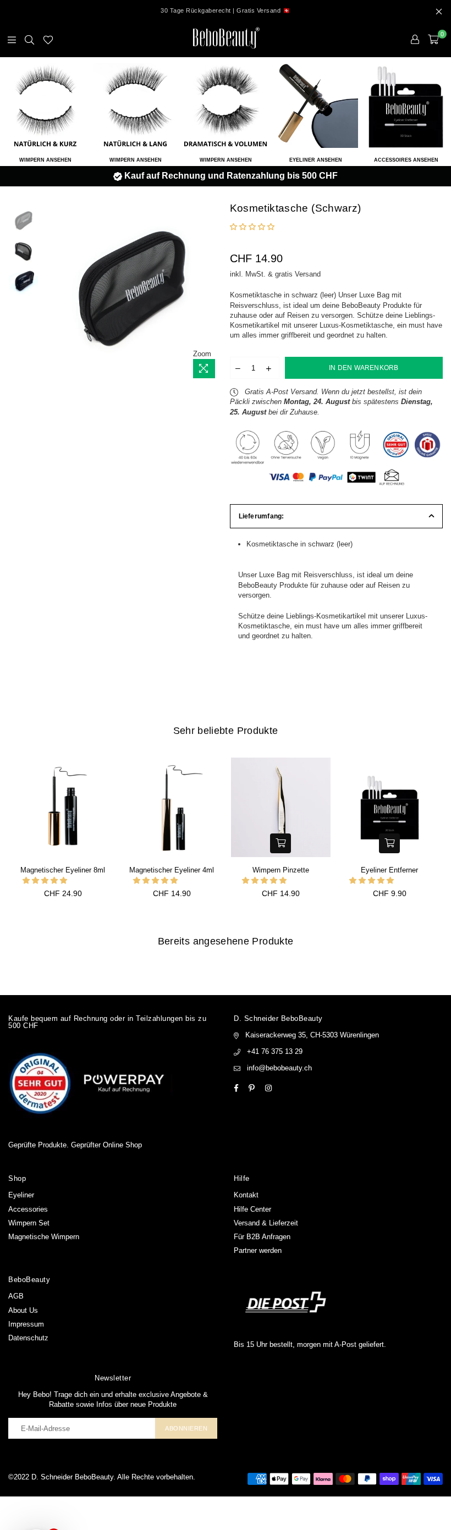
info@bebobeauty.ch (279, 1068)
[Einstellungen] (415, 39)
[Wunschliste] (48, 39)
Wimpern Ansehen (45, 160)
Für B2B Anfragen (262, 1237)
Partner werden (258, 1250)
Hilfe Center (252, 1209)
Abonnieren (186, 1428)
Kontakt (246, 1195)
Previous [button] (49, 293)
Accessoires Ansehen (406, 160)
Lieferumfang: (261, 516)
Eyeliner (21, 1195)
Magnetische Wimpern (43, 1237)
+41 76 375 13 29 (274, 1051)
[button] (253, 227)
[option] (225, 176)
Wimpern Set (29, 1223)
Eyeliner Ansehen (315, 160)
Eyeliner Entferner (389, 870)
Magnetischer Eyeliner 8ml (62, 870)
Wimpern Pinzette (280, 870)
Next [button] (212, 293)
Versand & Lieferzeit (266, 1223)
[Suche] (29, 39)
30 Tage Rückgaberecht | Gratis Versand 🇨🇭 (225, 10)
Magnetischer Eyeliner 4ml (171, 870)
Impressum (26, 1324)
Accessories (28, 1209)
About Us (23, 1310)
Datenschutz (28, 1338)
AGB (16, 1296)
